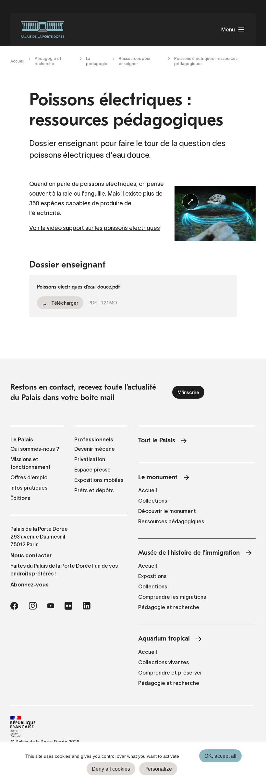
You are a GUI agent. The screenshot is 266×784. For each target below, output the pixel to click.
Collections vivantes (163, 662)
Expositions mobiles (98, 480)
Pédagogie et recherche (48, 61)
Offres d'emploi (29, 477)
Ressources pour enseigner (135, 61)
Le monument (157, 477)
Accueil (17, 61)
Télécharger (64, 303)
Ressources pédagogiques (171, 521)
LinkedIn (87, 606)
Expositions (152, 576)
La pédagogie (96, 61)
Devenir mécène (94, 449)
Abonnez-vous (29, 584)
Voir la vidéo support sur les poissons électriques (94, 228)
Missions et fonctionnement (30, 463)
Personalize (158, 769)
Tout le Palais (156, 440)
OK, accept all (220, 756)
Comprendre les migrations (172, 597)
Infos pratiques (28, 488)
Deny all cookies (111, 769)
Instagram (33, 606)
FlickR (68, 606)
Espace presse (92, 469)
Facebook (14, 606)
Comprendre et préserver (170, 673)
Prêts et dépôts (94, 490)
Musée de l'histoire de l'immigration (189, 552)
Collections (152, 501)
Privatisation (89, 459)
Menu (228, 29)
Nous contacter (31, 555)
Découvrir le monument (167, 511)
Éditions (20, 498)
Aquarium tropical (164, 638)
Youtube (50, 605)
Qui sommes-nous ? (34, 449)
